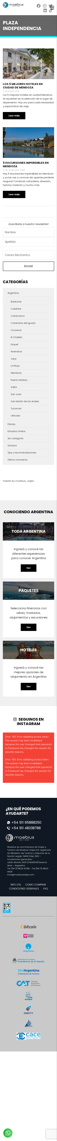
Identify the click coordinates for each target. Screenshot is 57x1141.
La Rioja (15, 365)
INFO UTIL (16, 884)
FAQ (45, 888)
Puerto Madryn (19, 380)
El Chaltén (16, 337)
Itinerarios (16, 351)
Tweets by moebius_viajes (18, 481)
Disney (11, 424)
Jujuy (13, 358)
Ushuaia (15, 415)
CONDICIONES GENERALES (24, 888)
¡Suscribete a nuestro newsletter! (28, 224)
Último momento (18, 459)
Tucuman (16, 408)
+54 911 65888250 (26, 822)
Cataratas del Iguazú (23, 323)
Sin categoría (15, 438)
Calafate (16, 308)
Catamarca (18, 316)
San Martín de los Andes (25, 401)
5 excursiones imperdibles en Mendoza (26, 164)
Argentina (13, 293)
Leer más (14, 115)
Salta (14, 387)
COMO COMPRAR (35, 884)
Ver (28, 568)
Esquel (14, 344)
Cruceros (16, 330)
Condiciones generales (19, 859)
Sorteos (12, 445)
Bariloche (16, 301)
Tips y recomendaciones (22, 452)
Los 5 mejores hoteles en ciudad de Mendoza (23, 85)
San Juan (16, 394)
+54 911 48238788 (26, 828)
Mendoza (16, 372)
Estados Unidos (16, 431)
